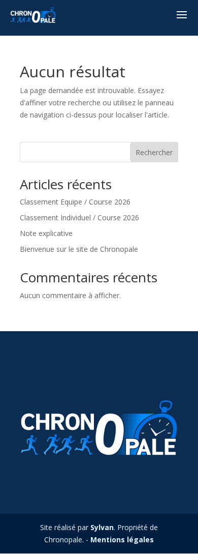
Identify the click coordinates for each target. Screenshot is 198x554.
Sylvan (102, 527)
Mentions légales (122, 539)
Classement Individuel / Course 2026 (79, 217)
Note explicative (46, 233)
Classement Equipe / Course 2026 (75, 202)
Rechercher (154, 152)
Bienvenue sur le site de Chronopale (79, 249)
